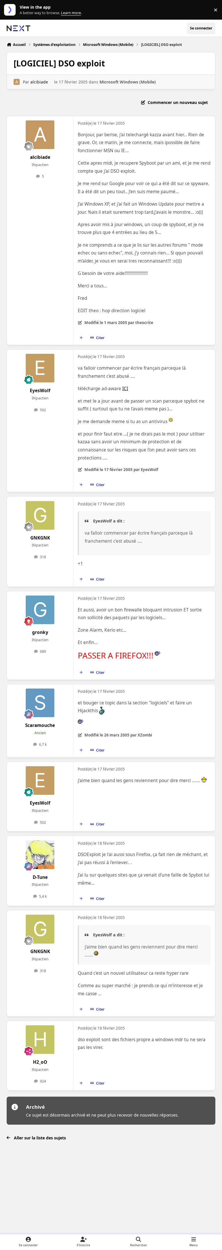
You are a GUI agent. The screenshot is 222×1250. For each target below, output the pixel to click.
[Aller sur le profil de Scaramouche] (40, 703)
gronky (40, 632)
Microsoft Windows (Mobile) (127, 82)
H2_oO (40, 1062)
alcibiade (39, 82)
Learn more (11, 10)
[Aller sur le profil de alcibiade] (17, 82)
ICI (125, 389)
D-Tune (40, 877)
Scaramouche (40, 725)
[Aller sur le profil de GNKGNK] (40, 515)
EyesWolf (40, 391)
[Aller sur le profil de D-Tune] (40, 854)
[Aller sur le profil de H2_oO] (40, 1039)
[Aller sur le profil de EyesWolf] (40, 368)
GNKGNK (40, 538)
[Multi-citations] (81, 338)
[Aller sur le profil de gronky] (40, 610)
